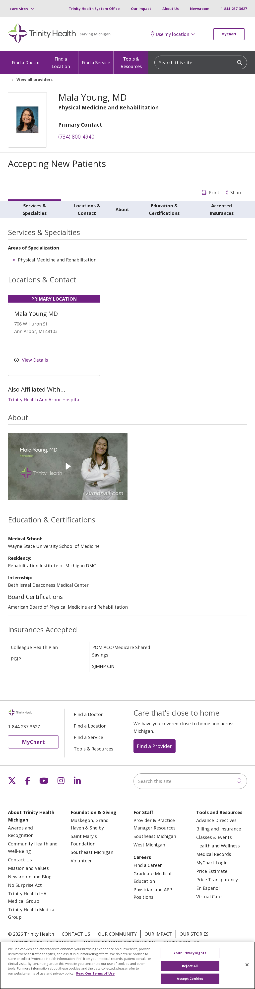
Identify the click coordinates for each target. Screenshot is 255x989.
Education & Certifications (164, 209)
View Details (34, 360)
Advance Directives (216, 820)
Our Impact (141, 8)
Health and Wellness (218, 846)
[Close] (247, 964)
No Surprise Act (25, 885)
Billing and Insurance (218, 829)
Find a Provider (154, 745)
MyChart (229, 34)
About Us (170, 8)
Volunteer (81, 861)
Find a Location (61, 62)
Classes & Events (214, 837)
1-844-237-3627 (234, 8)
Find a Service (96, 62)
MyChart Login (212, 863)
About (122, 209)
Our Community (117, 934)
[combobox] (200, 62)
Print (213, 192)
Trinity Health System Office (94, 8)
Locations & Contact (86, 209)
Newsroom (199, 8)
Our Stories (194, 934)
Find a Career (147, 865)
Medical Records (213, 854)
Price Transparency (217, 880)
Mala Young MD (36, 313)
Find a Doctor (26, 62)
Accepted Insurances (222, 209)
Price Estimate (211, 871)
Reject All (190, 966)
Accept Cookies (190, 978)
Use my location (172, 34)
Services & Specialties (35, 209)
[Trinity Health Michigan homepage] (42, 34)
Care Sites (19, 8)
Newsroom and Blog (30, 877)
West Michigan (149, 845)
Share (236, 192)
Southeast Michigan (92, 852)
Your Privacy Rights (190, 953)
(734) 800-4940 (76, 136)
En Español (208, 888)
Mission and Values (28, 868)
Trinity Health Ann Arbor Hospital (44, 400)
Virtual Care (209, 897)
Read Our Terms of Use (95, 973)
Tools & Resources (131, 62)
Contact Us (20, 860)
